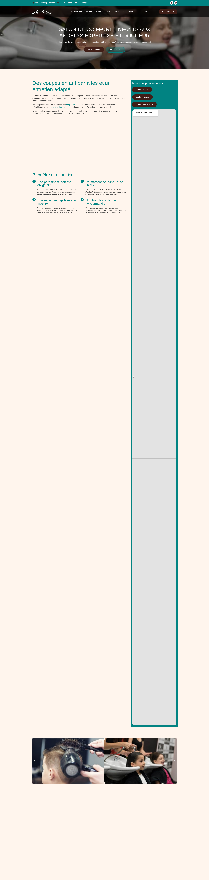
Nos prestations (102, 11)
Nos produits (119, 11)
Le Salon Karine (76, 11)
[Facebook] (171, 3)
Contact (144, 11)
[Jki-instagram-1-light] (175, 3)
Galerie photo (132, 11)
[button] (34, 761)
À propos (89, 11)
